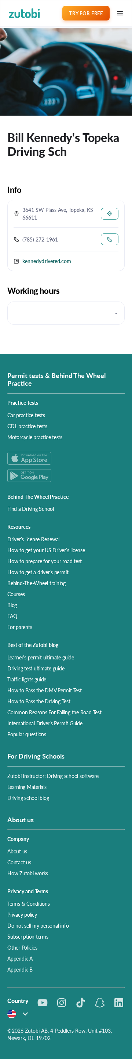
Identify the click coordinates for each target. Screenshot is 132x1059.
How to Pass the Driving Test (38, 701)
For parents (19, 627)
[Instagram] (61, 1003)
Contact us (19, 862)
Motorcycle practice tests (34, 437)
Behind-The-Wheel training (36, 583)
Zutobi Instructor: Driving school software (53, 775)
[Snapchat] (100, 1003)
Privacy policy (22, 914)
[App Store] (66, 458)
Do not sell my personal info (38, 925)
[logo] (24, 13)
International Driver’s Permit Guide (44, 723)
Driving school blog (28, 797)
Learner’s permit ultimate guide (40, 657)
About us (17, 851)
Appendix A (20, 958)
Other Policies (22, 947)
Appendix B (20, 969)
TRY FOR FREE (86, 13)
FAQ (12, 616)
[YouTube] (42, 1003)
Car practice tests (26, 415)
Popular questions (26, 734)
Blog (12, 605)
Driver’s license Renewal (33, 539)
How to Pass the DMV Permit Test (44, 690)
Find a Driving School (30, 508)
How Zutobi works (27, 873)
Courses (16, 594)
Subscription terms (27, 936)
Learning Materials (27, 786)
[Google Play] (66, 475)
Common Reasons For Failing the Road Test (54, 712)
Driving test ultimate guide (36, 668)
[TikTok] (81, 1003)
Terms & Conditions (28, 903)
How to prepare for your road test (44, 561)
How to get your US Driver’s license (46, 550)
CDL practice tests (27, 426)
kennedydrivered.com (46, 261)
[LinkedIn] (119, 1003)
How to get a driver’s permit (37, 572)
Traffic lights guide (26, 679)
